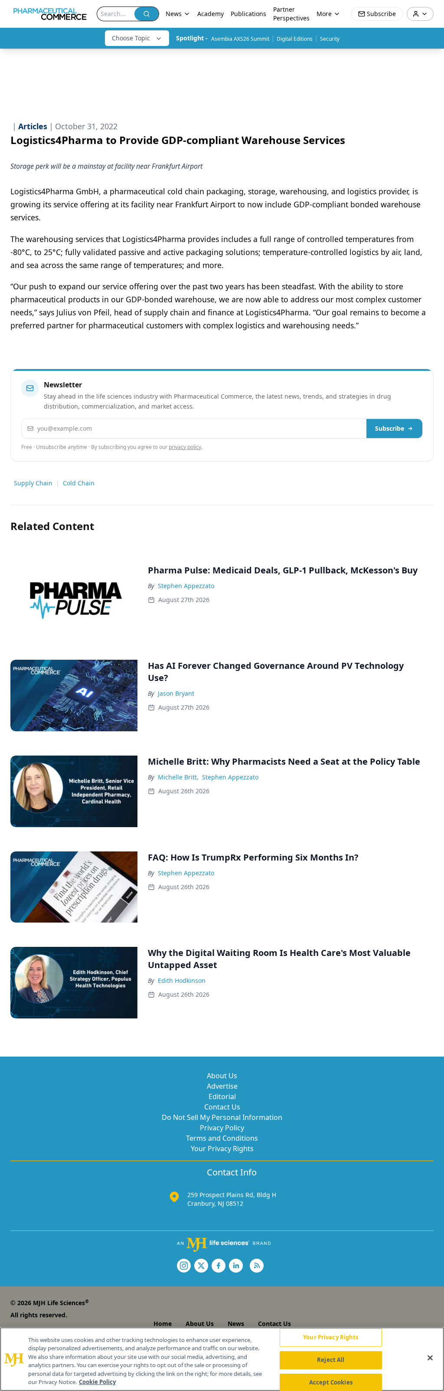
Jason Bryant (176, 693)
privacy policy (185, 447)
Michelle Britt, (178, 777)
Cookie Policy (97, 1382)
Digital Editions (295, 39)
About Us (222, 1075)
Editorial (222, 1096)
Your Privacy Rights (222, 1148)
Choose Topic (131, 38)
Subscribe (389, 428)
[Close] (430, 1358)
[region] (222, 1359)
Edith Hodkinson (182, 980)
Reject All (330, 1360)
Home (162, 1323)
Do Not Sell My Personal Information (222, 1117)
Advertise (222, 1086)
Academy (210, 14)
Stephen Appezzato (186, 586)
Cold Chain (79, 483)
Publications (248, 14)
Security (330, 39)
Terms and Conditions (222, 1138)
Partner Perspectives (291, 13)
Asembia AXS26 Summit (240, 39)
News (236, 1323)
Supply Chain (33, 483)
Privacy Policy (222, 1127)
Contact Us (222, 1107)
